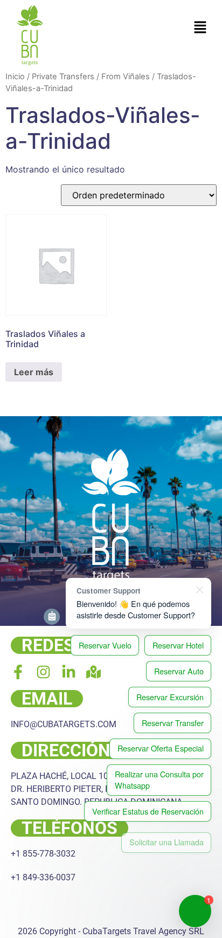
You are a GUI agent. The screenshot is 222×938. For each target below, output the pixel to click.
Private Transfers (63, 76)
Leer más (33, 372)
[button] (200, 27)
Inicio (15, 76)
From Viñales (125, 76)
